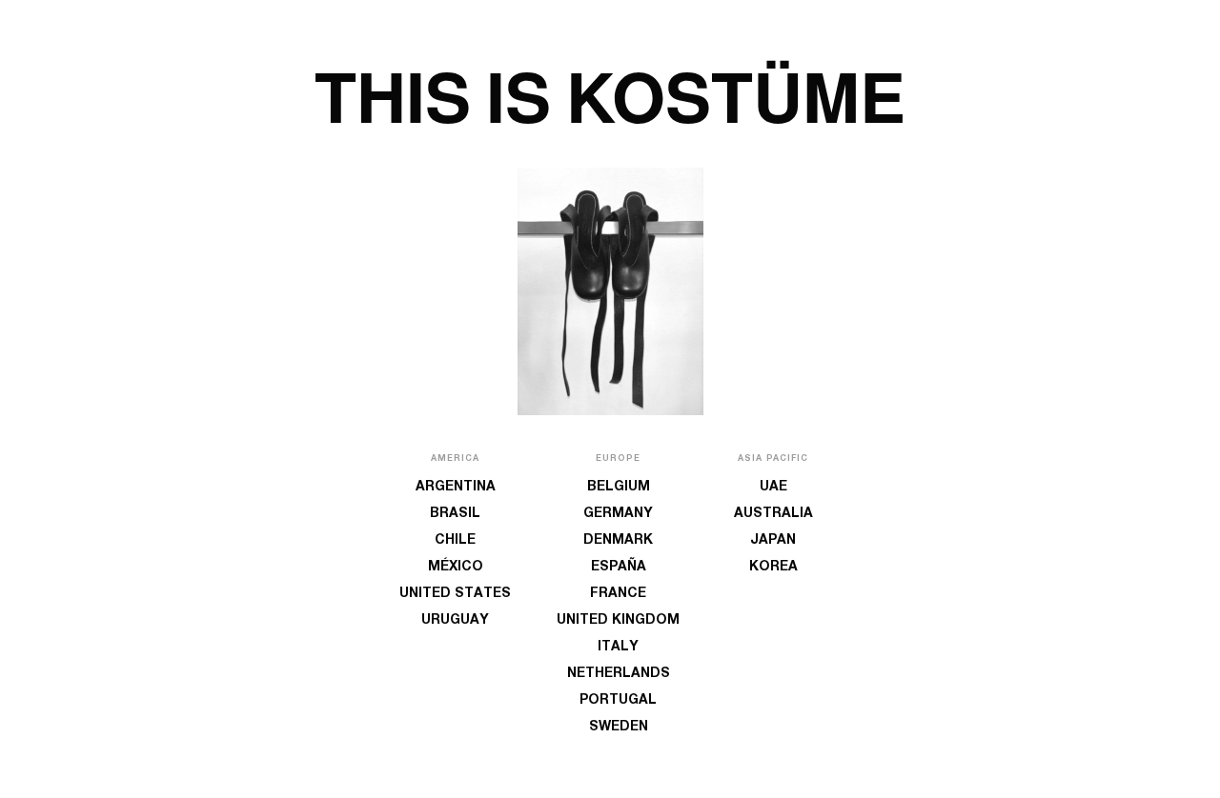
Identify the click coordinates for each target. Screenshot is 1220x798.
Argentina (456, 487)
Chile (455, 541)
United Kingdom (618, 621)
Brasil (455, 514)
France (618, 594)
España (618, 567)
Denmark (618, 541)
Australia (773, 514)
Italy (618, 647)
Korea (773, 567)
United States (455, 594)
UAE (773, 487)
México (455, 567)
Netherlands (618, 674)
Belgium (618, 487)
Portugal (618, 701)
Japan (773, 541)
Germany (618, 514)
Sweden (618, 727)
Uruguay (455, 621)
